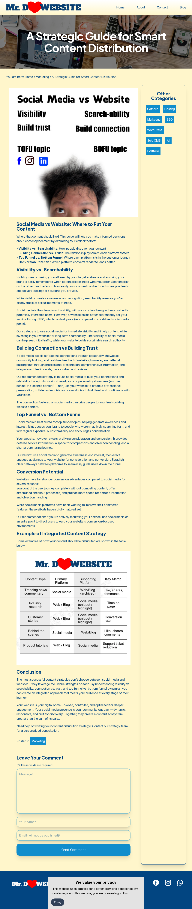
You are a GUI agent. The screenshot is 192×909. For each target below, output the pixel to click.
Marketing (42, 77)
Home (120, 7)
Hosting (169, 109)
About (140, 7)
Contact (162, 7)
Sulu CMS (154, 140)
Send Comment (73, 849)
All (168, 140)
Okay (57, 902)
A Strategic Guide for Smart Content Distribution (84, 77)
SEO (169, 119)
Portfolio (153, 151)
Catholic (152, 109)
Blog (183, 7)
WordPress (154, 130)
